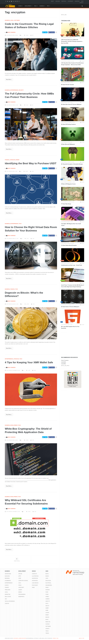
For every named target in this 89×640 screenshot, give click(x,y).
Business (42, 5)
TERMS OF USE (55, 638)
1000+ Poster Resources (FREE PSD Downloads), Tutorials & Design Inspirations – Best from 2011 (72, 41)
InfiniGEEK (63, 362)
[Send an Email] (11, 1)
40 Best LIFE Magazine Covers (68, 183)
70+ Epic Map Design (66, 203)
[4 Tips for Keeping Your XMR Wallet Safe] (31, 389)
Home (47, 610)
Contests (34, 573)
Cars (47, 578)
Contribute (70, 1)
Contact (81, 2)
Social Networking (10, 601)
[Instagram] (17, 1)
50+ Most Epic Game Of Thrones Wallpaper (71, 104)
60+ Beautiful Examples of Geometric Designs (72, 164)
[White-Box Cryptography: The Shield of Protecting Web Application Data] (31, 459)
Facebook (52, 32)
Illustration (35, 576)
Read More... (9, 79)
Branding (7, 578)
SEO (6, 598)
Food (47, 592)
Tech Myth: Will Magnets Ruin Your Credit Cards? (71, 224)
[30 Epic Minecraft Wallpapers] (72, 134)
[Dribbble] (19, 1)
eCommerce (8, 580)
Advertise (77, 1)
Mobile (20, 592)
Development (28, 5)
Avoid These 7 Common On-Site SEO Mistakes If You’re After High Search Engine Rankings (72, 285)
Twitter (45, 32)
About (52, 1)
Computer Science (23, 580)
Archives (57, 1)
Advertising (8, 573)
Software (17, 20)
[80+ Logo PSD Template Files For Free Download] (72, 316)
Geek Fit (48, 601)
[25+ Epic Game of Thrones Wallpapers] (72, 296)
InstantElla (63, 363)
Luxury (47, 612)
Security (21, 90)
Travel (47, 633)
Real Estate (8, 596)
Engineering (49, 585)
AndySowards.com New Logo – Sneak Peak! (71, 265)
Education (48, 580)
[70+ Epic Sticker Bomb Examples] (72, 235)
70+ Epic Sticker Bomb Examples (69, 245)
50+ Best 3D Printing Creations (68, 124)
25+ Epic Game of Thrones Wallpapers (70, 306)
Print (33, 587)
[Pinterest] (15, 1)
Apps (19, 576)
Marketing (7, 594)
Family (47, 587)
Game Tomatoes (64, 360)
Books (47, 576)
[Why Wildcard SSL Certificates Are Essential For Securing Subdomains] (31, 527)
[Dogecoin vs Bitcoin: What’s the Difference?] (31, 323)
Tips (48, 5)
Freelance (7, 589)
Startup (7, 603)
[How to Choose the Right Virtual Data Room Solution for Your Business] (31, 255)
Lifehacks (12, 159)
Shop (82, 1)
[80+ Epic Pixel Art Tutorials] (72, 74)
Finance (7, 159)
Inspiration (35, 578)
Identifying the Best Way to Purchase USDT (30, 163)
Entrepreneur (14, 90)
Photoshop (35, 585)
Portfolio (63, 1)
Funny (47, 594)
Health (47, 605)
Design (20, 5)
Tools (47, 630)
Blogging (7, 576)
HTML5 (19, 585)
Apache (20, 573)
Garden (47, 598)
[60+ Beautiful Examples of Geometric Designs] (72, 154)
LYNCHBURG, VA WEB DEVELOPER (19, 638)
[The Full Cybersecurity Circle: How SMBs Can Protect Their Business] (31, 124)
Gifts (47, 603)
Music (47, 619)
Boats (47, 573)
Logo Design (35, 582)
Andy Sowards (11, 32)
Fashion (48, 589)
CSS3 (19, 582)
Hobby (47, 608)
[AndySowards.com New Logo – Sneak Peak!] (72, 255)
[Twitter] (7, 1)
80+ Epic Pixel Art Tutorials (67, 84)
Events (7, 585)
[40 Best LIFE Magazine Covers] (72, 174)
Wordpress (21, 596)
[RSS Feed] (13, 1)
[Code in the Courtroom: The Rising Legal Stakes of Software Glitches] (31, 54)
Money (17, 159)
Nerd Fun (48, 621)
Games (47, 596)
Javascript (21, 587)
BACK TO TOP (81, 638)
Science (48, 624)
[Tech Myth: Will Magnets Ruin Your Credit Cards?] (72, 213)
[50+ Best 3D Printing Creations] (72, 114)
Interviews (35, 580)
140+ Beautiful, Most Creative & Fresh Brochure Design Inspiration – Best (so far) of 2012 (72, 63)
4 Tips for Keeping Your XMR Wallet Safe (29, 362)
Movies (47, 617)
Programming (21, 594)
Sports (47, 628)
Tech (35, 5)
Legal (12, 20)
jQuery (20, 589)
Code (19, 578)
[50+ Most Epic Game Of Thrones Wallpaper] (72, 94)
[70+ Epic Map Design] (72, 194)
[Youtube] (9, 1)
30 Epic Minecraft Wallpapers (68, 144)
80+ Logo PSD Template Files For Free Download (70, 327)
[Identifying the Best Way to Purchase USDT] (31, 189)
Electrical (48, 582)
